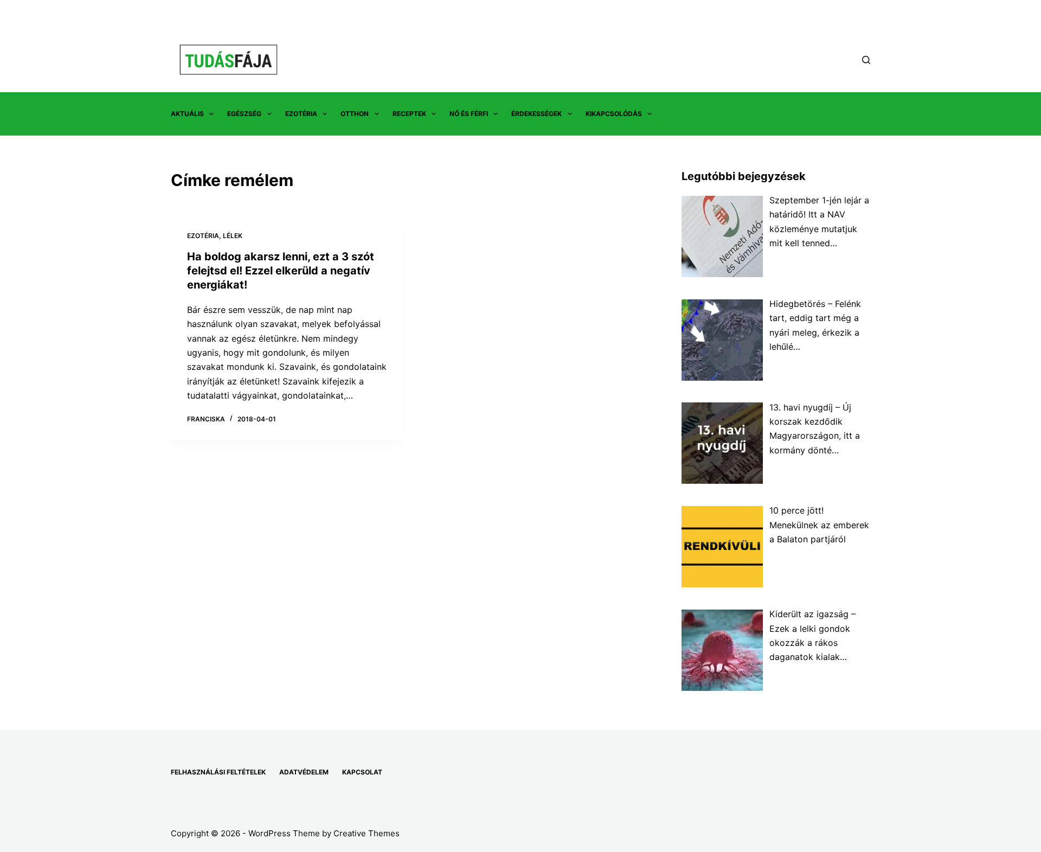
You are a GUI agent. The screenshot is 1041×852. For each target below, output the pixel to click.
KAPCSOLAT (362, 772)
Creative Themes (366, 833)
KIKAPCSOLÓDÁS (614, 114)
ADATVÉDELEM (304, 772)
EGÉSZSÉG (244, 114)
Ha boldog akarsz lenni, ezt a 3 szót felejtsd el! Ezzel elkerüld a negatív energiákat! (280, 270)
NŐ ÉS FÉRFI (468, 114)
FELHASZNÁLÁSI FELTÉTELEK (218, 772)
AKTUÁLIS (187, 114)
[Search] (866, 60)
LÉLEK (232, 236)
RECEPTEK (409, 114)
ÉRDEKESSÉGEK (536, 114)
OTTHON (354, 114)
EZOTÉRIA (301, 114)
